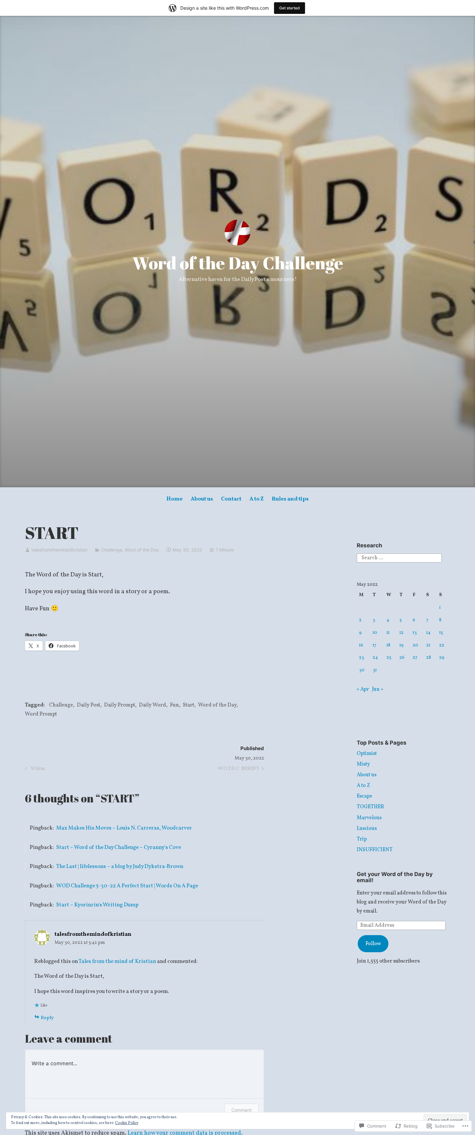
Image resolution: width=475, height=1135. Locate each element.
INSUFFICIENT (375, 849)
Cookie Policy (126, 1123)
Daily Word (152, 705)
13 (415, 632)
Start (188, 705)
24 (375, 657)
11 (388, 632)
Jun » (377, 689)
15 (441, 632)
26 (402, 657)
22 (441, 645)
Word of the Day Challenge (237, 262)
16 (361, 645)
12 (401, 632)
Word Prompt (41, 714)
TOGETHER (370, 806)
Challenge (111, 549)
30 (361, 670)
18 (388, 645)
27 (415, 657)
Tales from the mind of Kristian (117, 961)
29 (441, 657)
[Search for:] (399, 558)
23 (361, 657)
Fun (174, 705)
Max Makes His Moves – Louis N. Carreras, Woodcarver (124, 828)
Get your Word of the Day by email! (395, 877)
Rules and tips (290, 499)
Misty (363, 764)
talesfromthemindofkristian (59, 549)
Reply (47, 1018)
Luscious (367, 828)
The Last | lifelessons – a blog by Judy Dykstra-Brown (119, 866)
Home (174, 499)
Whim (34, 769)
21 (428, 645)
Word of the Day (142, 549)
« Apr (363, 689)
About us (202, 499)
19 (401, 645)
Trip (362, 839)
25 (388, 657)
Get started (289, 7)
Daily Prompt (119, 705)
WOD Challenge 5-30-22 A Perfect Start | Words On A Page (127, 886)
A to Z (256, 499)
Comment (241, 1110)
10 (375, 632)
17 (374, 645)
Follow (373, 943)
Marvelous (369, 817)
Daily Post (88, 705)
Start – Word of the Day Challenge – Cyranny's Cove (118, 847)
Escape (364, 796)
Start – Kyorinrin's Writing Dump (97, 905)
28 (428, 657)
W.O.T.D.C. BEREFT (238, 769)
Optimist (367, 753)
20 (415, 645)
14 (428, 632)
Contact (231, 499)
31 (375, 670)
